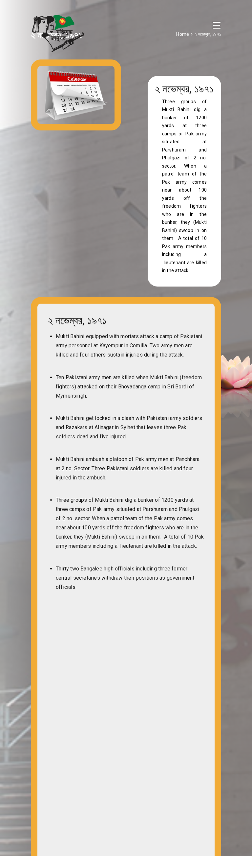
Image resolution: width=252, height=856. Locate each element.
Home (182, 34)
